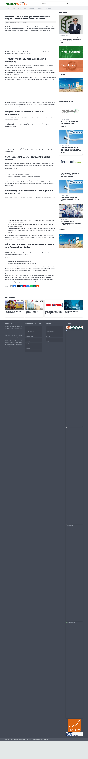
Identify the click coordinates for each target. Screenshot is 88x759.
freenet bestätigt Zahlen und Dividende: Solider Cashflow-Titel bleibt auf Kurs (69, 174)
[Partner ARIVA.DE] (74, 572)
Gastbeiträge (28, 350)
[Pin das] (24, 286)
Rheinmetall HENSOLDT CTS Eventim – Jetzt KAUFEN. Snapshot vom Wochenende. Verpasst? (69, 124)
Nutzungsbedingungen (50, 331)
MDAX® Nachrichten (29, 329)
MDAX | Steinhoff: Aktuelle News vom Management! (13, 312)
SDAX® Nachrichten (29, 338)
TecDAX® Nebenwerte (30, 331)
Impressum (48, 329)
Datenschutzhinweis (49, 333)
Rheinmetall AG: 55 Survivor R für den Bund (72, 312)
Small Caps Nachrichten (30, 343)
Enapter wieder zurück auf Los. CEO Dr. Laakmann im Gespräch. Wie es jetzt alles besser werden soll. (70, 40)
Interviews (28, 348)
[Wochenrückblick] (71, 52)
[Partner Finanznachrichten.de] (74, 378)
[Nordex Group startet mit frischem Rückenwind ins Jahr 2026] (71, 186)
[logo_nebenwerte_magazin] (16, 3)
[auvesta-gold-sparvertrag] (71, 85)
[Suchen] (67, 3)
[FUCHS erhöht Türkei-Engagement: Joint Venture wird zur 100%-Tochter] (71, 211)
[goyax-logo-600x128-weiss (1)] (74, 327)
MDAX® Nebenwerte (29, 326)
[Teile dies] (14, 286)
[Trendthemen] (71, 66)
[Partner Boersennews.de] (74, 670)
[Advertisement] (30, 42)
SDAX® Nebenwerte (29, 336)
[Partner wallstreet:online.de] (74, 475)
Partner (47, 338)
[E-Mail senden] (11, 286)
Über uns (47, 326)
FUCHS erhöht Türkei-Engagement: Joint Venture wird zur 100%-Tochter (70, 223)
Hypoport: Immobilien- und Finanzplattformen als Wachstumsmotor (32, 312)
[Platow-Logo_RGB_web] (74, 725)
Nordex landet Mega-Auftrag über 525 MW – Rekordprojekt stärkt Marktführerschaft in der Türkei (70, 150)
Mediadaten (48, 336)
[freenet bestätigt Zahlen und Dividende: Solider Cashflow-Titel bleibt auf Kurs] (71, 162)
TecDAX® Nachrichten (30, 333)
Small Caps (28, 341)
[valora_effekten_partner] (74, 734)
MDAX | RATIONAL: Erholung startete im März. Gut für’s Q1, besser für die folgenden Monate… (53, 312)
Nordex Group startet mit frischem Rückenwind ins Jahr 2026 (70, 199)
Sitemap (47, 341)
